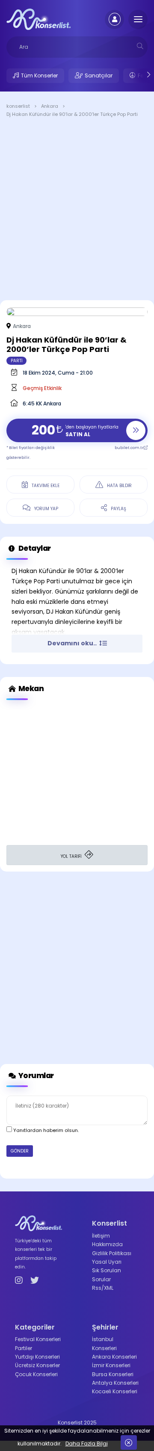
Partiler (23, 1348)
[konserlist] (38, 19)
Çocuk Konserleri (36, 1374)
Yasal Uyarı (106, 1261)
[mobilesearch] (140, 46)
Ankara (22, 326)
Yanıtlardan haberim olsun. (45, 1130)
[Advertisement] (77, 210)
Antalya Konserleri (115, 1382)
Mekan (30, 688)
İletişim (101, 1235)
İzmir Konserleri (111, 1365)
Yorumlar (35, 1075)
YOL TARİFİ (72, 856)
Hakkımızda (107, 1244)
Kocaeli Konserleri (114, 1391)
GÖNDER (20, 1151)
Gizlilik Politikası (111, 1253)
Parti (16, 361)
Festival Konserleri (38, 1339)
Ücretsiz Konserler (37, 1365)
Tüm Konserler (39, 75)
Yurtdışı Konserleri (37, 1356)
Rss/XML (102, 1287)
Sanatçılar (99, 75)
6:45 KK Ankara (42, 403)
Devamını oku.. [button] (72, 643)
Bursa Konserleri (112, 1374)
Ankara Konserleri (114, 1356)
